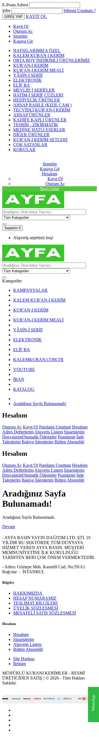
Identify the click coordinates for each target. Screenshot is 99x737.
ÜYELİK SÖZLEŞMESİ (35, 608)
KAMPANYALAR (30, 290)
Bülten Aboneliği (69, 442)
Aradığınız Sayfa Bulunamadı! (39, 403)
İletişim (19, 663)
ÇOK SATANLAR (30, 144)
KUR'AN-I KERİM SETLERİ (40, 139)
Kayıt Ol (20, 26)
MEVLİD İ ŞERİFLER (34, 90)
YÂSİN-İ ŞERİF (28, 75)
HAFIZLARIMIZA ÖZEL (37, 50)
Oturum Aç (23, 31)
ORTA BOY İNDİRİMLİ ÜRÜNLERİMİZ (51, 60)
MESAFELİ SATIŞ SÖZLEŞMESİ (44, 613)
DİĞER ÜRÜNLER (31, 134)
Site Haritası (23, 658)
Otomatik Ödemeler (39, 437)
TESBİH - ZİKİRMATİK (35, 124)
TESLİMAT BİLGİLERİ (35, 603)
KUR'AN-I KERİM (30, 65)
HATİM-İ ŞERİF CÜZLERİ (38, 95)
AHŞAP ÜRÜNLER (31, 115)
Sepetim (20, 36)
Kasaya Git (23, 41)
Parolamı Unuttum (55, 427)
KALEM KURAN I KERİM (38, 55)
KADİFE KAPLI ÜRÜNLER (40, 120)
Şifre (6, 10)
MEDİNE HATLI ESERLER (39, 129)
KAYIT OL (36, 16)
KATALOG (23, 389)
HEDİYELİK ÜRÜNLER (36, 100)
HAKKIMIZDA (27, 593)
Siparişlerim (74, 432)
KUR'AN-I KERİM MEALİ (38, 70)
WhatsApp (93, 703)
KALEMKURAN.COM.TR (38, 359)
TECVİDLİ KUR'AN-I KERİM (41, 110)
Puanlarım (66, 437)
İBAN (18, 379)
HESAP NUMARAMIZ (34, 598)
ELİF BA (21, 85)
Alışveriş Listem (48, 432)
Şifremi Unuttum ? (80, 10)
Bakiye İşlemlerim (37, 442)
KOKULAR (24, 149)
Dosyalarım (12, 437)
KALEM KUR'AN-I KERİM (39, 300)
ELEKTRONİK (27, 80)
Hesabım (79, 427)
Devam (8, 526)
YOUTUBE (24, 369)
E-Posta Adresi (15, 4)
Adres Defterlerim (18, 432)
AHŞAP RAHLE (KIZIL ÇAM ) (42, 105)
